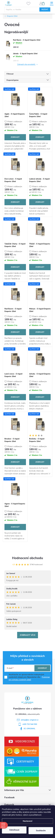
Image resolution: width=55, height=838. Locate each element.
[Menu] (51, 3)
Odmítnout (14, 830)
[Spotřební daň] (15, 99)
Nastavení (27, 821)
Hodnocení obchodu (27, 558)
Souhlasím (41, 830)
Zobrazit (15, 137)
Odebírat (42, 668)
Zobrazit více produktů (26, 64)
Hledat (44, 9)
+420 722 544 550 (29, 724)
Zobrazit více (27, 635)
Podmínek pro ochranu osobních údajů (29, 678)
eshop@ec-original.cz (29, 720)
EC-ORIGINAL (29, 728)
